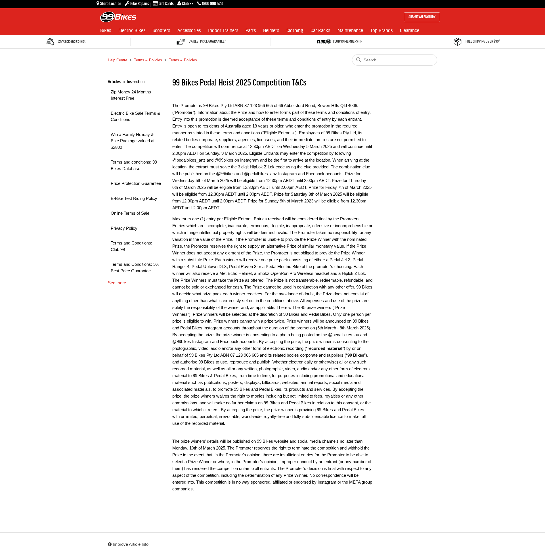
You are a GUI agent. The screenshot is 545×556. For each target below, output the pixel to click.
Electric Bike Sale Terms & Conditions (135, 116)
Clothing (294, 30)
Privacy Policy (124, 228)
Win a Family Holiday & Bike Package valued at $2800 (132, 141)
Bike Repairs (139, 3)
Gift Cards (166, 3)
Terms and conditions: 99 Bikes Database (134, 165)
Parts (251, 30)
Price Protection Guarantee (136, 183)
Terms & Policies (148, 60)
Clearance (409, 30)
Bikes (105, 30)
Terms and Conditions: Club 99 (131, 246)
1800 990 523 (212, 3)
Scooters (161, 30)
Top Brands (381, 30)
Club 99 (188, 3)
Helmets (271, 30)
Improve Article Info (130, 544)
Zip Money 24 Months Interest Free (131, 95)
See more (117, 282)
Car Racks (320, 30)
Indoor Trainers (223, 30)
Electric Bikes (131, 30)
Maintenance (350, 30)
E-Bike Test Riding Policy (134, 198)
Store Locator (110, 3)
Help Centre (117, 60)
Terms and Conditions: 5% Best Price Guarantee (135, 267)
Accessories (189, 30)
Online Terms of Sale (130, 213)
